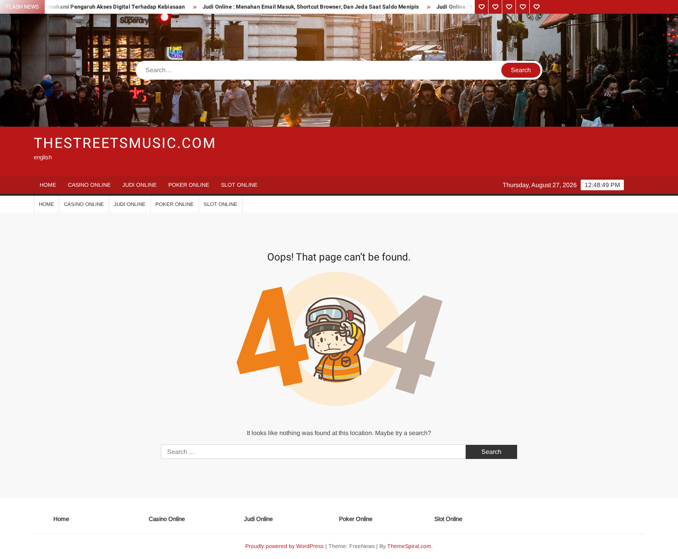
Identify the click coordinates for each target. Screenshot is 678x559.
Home (48, 185)
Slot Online (239, 185)
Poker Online (188, 185)
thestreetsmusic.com (125, 143)
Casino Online (89, 185)
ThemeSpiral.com (409, 546)
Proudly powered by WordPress (284, 546)
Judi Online (139, 185)
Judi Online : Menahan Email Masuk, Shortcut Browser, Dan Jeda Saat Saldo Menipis (286, 7)
